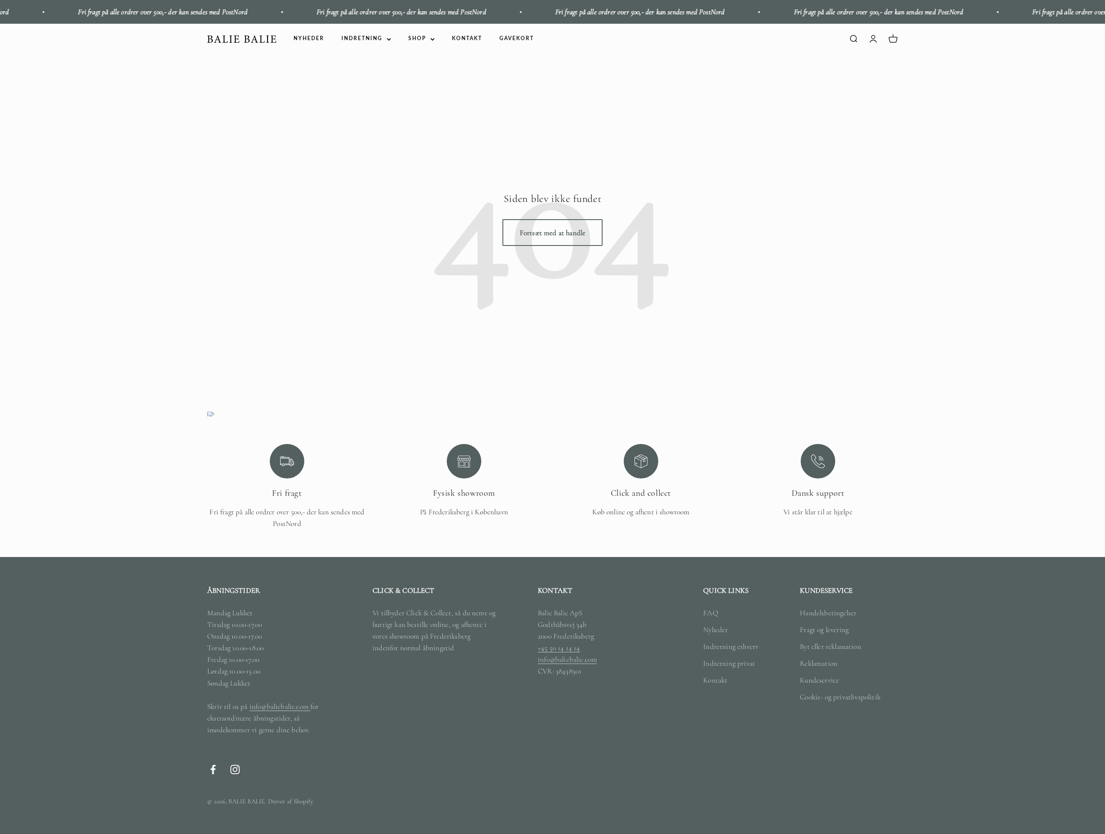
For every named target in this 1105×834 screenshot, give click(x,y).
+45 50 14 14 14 (559, 647)
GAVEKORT (516, 38)
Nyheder (715, 629)
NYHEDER (309, 38)
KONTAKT (467, 38)
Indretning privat (729, 663)
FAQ (710, 612)
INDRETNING (361, 38)
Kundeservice (819, 680)
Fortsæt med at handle (553, 232)
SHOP (417, 38)
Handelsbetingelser (828, 612)
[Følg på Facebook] (213, 769)
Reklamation (818, 663)
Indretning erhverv (730, 646)
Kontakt (715, 680)
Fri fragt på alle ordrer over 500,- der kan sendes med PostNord (136, 11)
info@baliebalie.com (279, 706)
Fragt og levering (824, 629)
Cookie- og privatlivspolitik (840, 697)
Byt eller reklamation (830, 646)
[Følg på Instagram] (235, 769)
